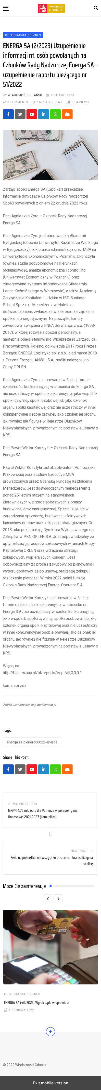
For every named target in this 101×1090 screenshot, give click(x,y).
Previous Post (25, 804)
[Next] (58, 898)
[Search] (96, 8)
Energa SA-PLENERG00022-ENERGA (32, 742)
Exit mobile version (50, 1082)
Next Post (79, 851)
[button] (6, 8)
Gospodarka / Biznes (22, 994)
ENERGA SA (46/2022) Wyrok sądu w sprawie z (36, 1002)
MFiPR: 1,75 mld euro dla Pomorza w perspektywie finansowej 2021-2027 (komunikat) (42, 813)
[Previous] (47, 898)
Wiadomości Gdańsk (25, 95)
